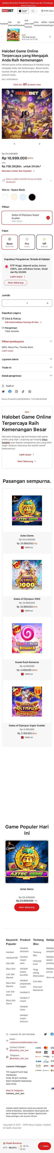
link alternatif (12, 23)
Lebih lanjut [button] (7, 351)
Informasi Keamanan (38, 988)
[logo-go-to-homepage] (14, 11)
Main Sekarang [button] (15, 282)
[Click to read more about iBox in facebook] (9, 391)
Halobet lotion (24, 1008)
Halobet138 (12, 958)
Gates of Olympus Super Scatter (27, 725)
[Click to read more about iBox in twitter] (3, 391)
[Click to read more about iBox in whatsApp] (29, 391)
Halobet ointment (24, 949)
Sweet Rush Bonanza (27, 662)
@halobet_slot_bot (19, 1050)
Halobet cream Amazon (24, 1018)
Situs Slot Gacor (10, 1002)
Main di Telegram (14, 1090)
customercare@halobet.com (23, 1042)
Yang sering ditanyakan (38, 972)
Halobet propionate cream (25, 983)
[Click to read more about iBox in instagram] (16, 391)
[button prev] (2, 35)
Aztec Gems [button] (27, 535)
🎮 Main (44, 1146)
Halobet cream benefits (24, 971)
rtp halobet (21, 23)
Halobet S (25, 992)
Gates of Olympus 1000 (27, 599)
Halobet (4, 23)
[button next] (51, 35)
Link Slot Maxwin (10, 976)
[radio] (5, 197)
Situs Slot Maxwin (10, 984)
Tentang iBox (37, 954)
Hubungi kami (37, 962)
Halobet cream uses (24, 960)
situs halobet (37, 23)
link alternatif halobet (29, 23)
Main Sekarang (26, 907)
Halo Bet (10, 963)
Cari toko (37, 981)
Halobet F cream (25, 999)
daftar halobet (45, 23)
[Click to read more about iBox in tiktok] (23, 391)
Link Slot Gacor (10, 993)
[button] (34, 11)
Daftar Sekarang (28, 6)
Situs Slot (10, 969)
